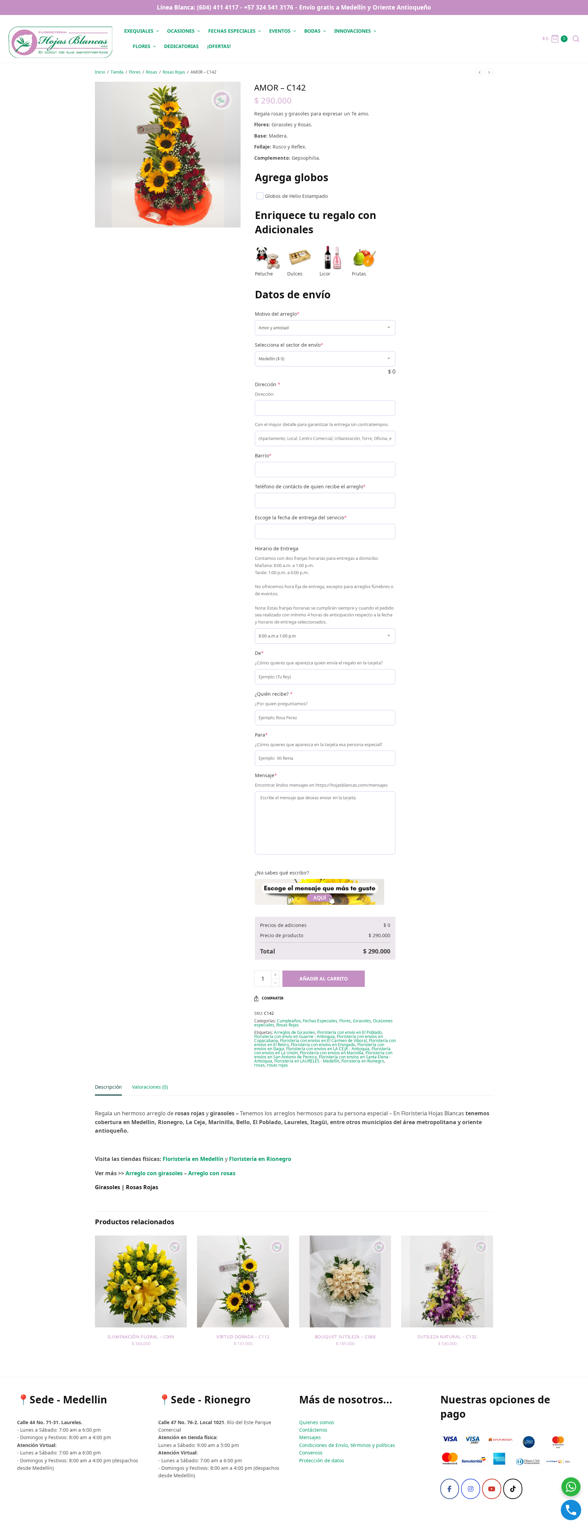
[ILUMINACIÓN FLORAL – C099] (141, 1281)
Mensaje (266, 775)
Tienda (117, 72)
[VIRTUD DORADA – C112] (243, 1281)
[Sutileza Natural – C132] (447, 1281)
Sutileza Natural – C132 (447, 1337)
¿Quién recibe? (274, 694)
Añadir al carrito (323, 978)
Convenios (311, 1452)
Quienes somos (316, 1422)
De (259, 653)
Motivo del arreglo (277, 314)
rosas (259, 1065)
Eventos (280, 31)
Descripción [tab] (108, 1087)
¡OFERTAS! (219, 46)
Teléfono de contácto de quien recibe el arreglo (310, 486)
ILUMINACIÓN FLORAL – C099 (141, 1337)
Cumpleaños (289, 1021)
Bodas (312, 31)
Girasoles (362, 1021)
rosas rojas (277, 1065)
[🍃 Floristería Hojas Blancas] (60, 39)
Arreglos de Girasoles (294, 1032)
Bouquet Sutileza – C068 (345, 1337)
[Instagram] (470, 1489)
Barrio (263, 455)
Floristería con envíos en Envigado (323, 1045)
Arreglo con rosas (211, 1173)
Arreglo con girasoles (154, 1173)
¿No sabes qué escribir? (282, 872)
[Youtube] (491, 1489)
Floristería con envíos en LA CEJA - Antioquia (328, 1049)
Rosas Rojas (174, 72)
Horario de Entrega (276, 548)
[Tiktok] (512, 1489)
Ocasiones (181, 31)
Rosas (151, 72)
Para (261, 734)
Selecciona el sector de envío (289, 345)
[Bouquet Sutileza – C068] (345, 1281)
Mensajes (310, 1437)
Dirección (267, 384)
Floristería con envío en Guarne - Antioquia (294, 1036)
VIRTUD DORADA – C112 (243, 1337)
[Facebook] (449, 1489)
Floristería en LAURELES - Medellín (306, 1061)
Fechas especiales (232, 31)
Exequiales (138, 31)
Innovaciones (352, 31)
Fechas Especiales (320, 1021)
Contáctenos (313, 1430)
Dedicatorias (181, 46)
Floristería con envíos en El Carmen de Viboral (323, 1040)
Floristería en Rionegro (362, 1061)
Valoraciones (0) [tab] (150, 1087)
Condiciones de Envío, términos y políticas (347, 1445)
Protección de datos (321, 1460)
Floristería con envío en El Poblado (349, 1032)
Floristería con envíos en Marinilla (331, 1053)
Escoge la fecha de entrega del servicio (301, 517)
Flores (141, 46)
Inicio (100, 72)
